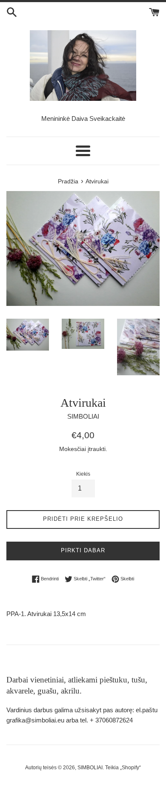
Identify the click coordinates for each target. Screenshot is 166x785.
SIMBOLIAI (90, 768)
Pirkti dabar (83, 550)
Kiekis (83, 474)
